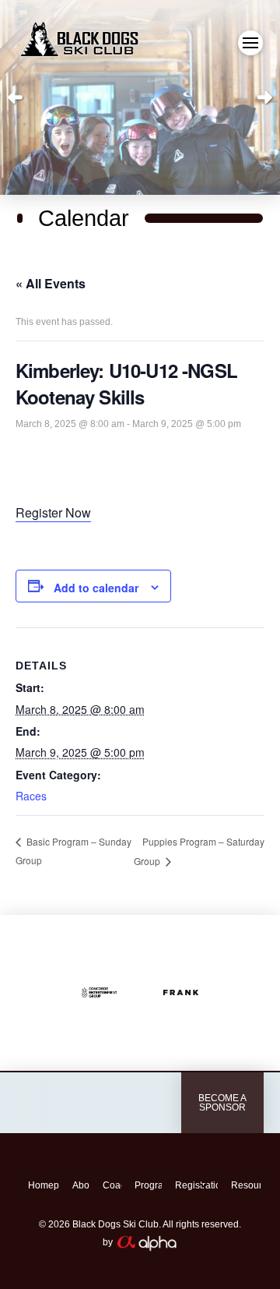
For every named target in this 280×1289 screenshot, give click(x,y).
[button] (250, 42)
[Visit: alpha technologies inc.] (110, 1102)
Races (31, 795)
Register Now (53, 512)
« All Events (51, 283)
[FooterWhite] (146, 1241)
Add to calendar (96, 587)
